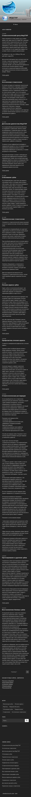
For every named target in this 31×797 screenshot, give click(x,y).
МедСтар (5, 706)
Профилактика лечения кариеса (13, 340)
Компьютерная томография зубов (10, 774)
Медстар (13, 17)
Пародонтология (19, 709)
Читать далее (5, 75)
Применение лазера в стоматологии (11, 786)
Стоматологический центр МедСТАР (15, 35)
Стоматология (6, 712)
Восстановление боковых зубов (13, 610)
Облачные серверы (8, 684)
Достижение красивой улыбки (9, 783)
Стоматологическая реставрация (14, 396)
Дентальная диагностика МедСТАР (14, 124)
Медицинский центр (14, 706)
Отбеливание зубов (9, 177)
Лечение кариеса (19, 704)
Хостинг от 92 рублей (8, 680)
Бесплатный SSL (7, 687)
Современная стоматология (9, 780)
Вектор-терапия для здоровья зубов (11, 777)
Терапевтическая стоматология (13, 219)
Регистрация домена (8, 682)
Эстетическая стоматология (12, 82)
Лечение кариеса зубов (10, 285)
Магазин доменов (7, 686)
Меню (16, 24)
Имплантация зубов (8, 704)
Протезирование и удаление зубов (14, 558)
